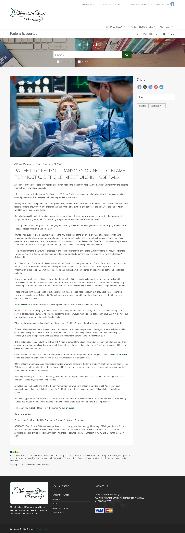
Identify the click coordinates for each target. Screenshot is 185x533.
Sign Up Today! (154, 4)
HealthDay (29, 465)
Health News (67, 61)
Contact (165, 26)
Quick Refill (122, 4)
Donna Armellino (119, 354)
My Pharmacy (114, 26)
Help (97, 4)
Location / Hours (138, 4)
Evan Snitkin (99, 241)
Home (137, 34)
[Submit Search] (127, 54)
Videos (85, 61)
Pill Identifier (108, 4)
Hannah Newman (22, 304)
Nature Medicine (66, 407)
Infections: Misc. (157, 105)
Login (166, 4)
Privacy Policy (58, 512)
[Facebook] (173, 529)
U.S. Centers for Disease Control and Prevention (62, 420)
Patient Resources (141, 26)
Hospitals (142, 105)
